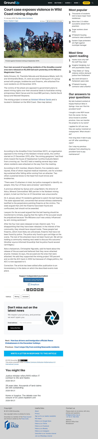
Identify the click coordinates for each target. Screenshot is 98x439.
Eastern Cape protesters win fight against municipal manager (81, 43)
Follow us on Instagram (42, 431)
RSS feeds (38, 418)
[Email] (35, 290)
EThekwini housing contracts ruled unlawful (81, 36)
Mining (17, 296)
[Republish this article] (42, 290)
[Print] (38, 290)
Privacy (37, 413)
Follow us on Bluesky (41, 428)
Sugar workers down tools (80, 30)
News (50, 3)
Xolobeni (26, 296)
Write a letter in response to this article (33, 353)
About (37, 411)
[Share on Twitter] (31, 290)
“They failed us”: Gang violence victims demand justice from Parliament (81, 73)
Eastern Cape (13, 21)
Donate (86, 3)
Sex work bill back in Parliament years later (80, 80)
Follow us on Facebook (42, 426)
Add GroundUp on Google (55, 21)
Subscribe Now (15, 328)
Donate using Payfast (33, 280)
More (77, 3)
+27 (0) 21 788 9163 (72, 417)
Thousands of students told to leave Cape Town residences (81, 16)
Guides (68, 3)
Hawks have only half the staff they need (80, 61)
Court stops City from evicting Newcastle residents (36, 347)
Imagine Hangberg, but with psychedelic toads (81, 66)
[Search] (92, 2)
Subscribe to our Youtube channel (45, 433)
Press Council (27, 417)
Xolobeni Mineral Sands (41, 100)
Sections (58, 3)
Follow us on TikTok (41, 423)
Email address (12, 322)
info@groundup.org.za (73, 415)
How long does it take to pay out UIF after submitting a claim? (80, 140)
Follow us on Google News (43, 421)
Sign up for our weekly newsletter (45, 416)
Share (43, 21)
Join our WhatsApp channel (43, 436)
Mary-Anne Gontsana (25, 18)
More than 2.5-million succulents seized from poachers (81, 24)
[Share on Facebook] (28, 290)
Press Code (24, 419)
